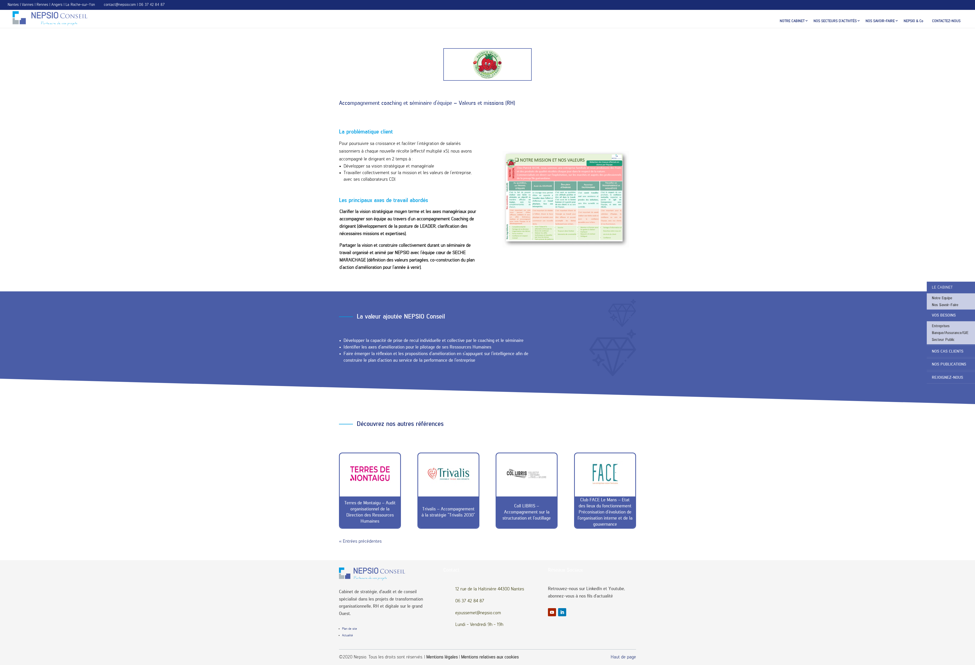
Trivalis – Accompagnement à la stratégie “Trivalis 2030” (448, 512)
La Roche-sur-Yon (80, 5)
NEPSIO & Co (913, 21)
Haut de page (623, 657)
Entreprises (941, 326)
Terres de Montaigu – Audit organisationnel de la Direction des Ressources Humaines (370, 512)
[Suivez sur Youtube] (552, 612)
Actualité (347, 635)
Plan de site (349, 628)
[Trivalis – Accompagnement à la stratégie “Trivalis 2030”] (448, 473)
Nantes (13, 5)
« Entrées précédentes (360, 541)
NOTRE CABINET (792, 21)
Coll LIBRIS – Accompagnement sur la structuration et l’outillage (526, 512)
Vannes (28, 5)
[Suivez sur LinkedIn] (562, 612)
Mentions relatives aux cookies (490, 657)
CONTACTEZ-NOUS (946, 21)
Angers (56, 5)
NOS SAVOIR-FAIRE (880, 21)
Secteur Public (943, 340)
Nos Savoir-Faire (945, 305)
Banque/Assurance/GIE (950, 333)
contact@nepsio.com (120, 5)
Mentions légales (442, 657)
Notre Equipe (942, 298)
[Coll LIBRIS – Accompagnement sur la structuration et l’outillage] (526, 473)
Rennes (42, 5)
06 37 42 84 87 (152, 5)
